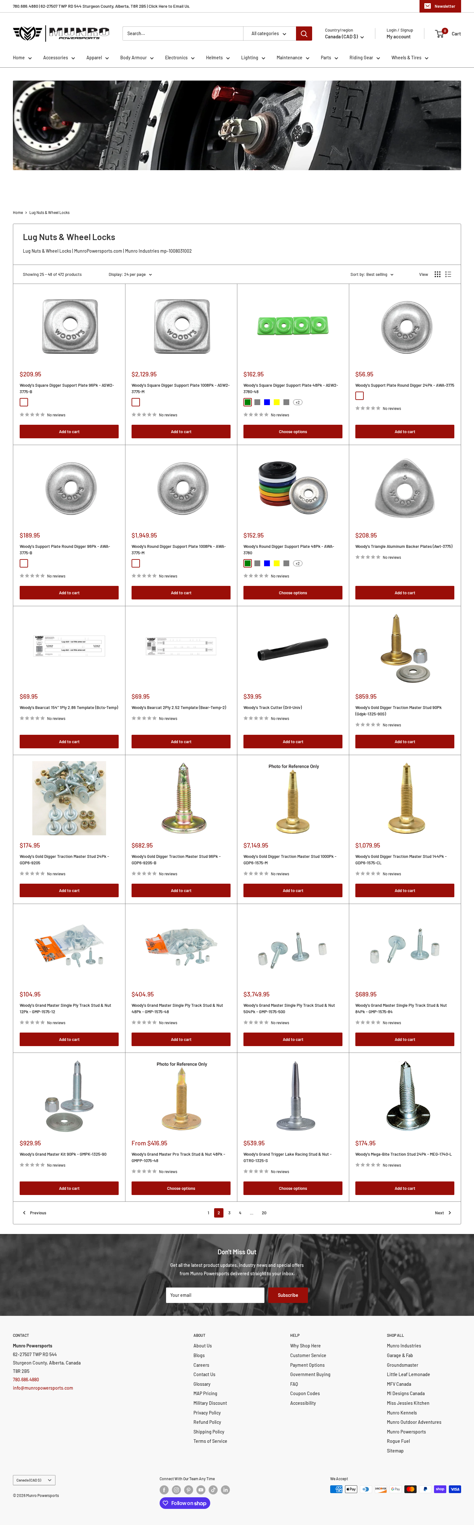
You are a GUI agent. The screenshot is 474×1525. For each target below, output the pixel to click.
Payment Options (307, 1365)
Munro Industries (404, 1345)
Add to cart (69, 431)
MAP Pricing (205, 1393)
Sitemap (395, 1450)
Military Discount (210, 1403)
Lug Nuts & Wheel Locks (49, 212)
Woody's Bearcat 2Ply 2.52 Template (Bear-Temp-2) (179, 707)
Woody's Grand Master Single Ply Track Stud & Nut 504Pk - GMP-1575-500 (289, 1008)
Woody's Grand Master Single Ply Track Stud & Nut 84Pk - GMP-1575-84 (401, 1008)
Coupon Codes (305, 1393)
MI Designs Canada (406, 1393)
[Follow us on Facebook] (164, 1489)
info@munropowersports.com (43, 1388)
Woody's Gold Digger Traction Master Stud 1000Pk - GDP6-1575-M (289, 859)
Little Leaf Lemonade (408, 1374)
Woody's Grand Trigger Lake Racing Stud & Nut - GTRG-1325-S (287, 1157)
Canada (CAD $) (28, 1480)
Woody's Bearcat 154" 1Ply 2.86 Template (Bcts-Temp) (69, 707)
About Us (202, 1345)
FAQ (294, 1384)
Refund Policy (207, 1422)
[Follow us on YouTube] (200, 1489)
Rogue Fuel (398, 1441)
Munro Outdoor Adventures (414, 1422)
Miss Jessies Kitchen (408, 1403)
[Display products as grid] (437, 274)
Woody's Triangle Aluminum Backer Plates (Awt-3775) (403, 546)
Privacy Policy (207, 1412)
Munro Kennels (402, 1412)
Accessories (55, 57)
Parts (326, 57)
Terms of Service (210, 1441)
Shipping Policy (208, 1431)
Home (19, 57)
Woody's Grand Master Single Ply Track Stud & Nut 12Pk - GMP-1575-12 (65, 1008)
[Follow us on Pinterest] (188, 1489)
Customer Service (308, 1355)
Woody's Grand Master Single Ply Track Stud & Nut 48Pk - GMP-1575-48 (177, 1008)
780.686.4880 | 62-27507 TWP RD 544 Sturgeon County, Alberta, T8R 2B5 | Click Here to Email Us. (101, 6)
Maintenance (289, 57)
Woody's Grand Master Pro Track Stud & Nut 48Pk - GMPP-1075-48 (178, 1157)
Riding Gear (361, 57)
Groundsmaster (402, 1365)
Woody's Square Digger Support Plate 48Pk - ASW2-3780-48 (290, 388)
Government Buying (310, 1374)
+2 (298, 402)
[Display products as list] (448, 274)
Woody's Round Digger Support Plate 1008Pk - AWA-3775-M (179, 549)
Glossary (202, 1384)
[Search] (304, 33)
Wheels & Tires (406, 57)
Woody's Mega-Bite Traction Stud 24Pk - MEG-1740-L (403, 1154)
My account (399, 36)
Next (439, 1212)
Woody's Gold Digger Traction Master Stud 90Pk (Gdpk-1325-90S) (398, 710)
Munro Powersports (406, 1431)
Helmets (214, 57)
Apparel (94, 57)
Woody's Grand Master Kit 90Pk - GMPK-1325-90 (63, 1154)
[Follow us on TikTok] (213, 1489)
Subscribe (288, 1295)
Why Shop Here (305, 1345)
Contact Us (204, 1374)
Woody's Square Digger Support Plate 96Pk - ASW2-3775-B (67, 388)
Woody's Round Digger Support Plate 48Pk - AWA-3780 (288, 549)
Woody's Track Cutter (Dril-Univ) (272, 707)
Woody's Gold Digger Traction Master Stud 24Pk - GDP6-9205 (64, 859)
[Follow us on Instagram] (176, 1489)
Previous (38, 1212)
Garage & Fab (400, 1355)
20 (264, 1212)
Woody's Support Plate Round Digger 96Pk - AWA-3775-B (65, 549)
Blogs (199, 1355)
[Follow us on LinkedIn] (225, 1489)
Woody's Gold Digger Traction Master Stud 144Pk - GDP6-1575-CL (401, 859)
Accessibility (303, 1403)
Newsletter (445, 6)
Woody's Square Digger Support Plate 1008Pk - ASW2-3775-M (181, 388)
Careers (201, 1365)
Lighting (249, 57)
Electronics (176, 57)
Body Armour (133, 57)
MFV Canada (399, 1384)
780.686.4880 (26, 1379)
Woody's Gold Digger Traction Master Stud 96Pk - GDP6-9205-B (176, 859)
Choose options (293, 431)
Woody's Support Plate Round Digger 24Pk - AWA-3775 (404, 385)
